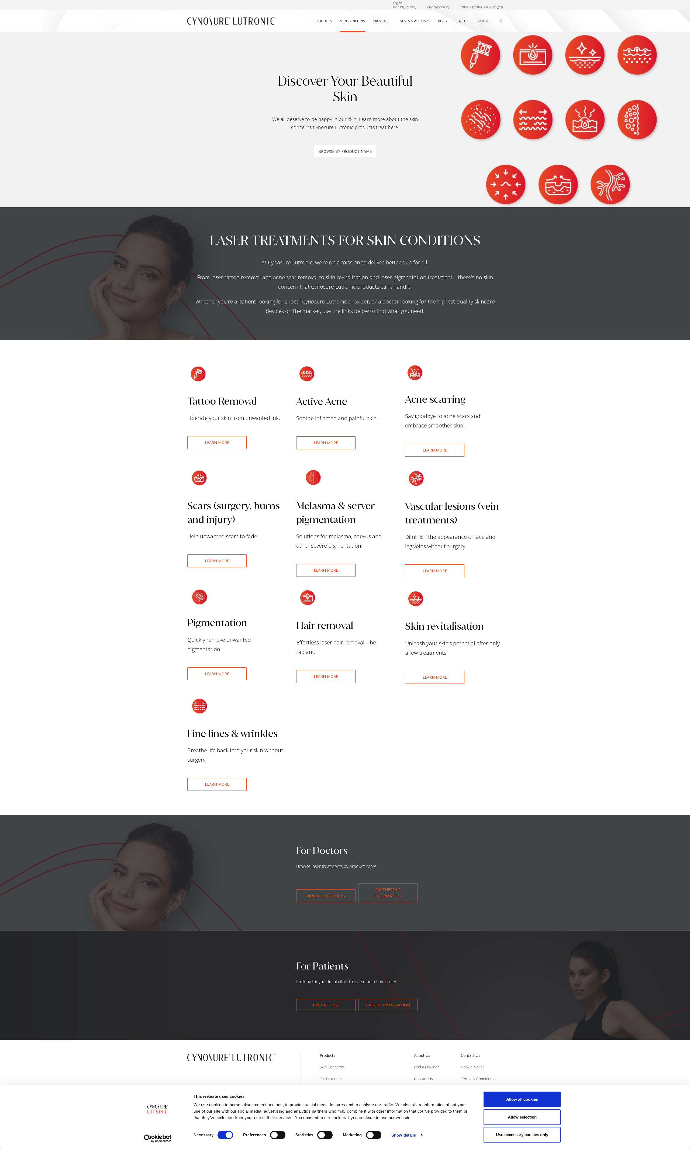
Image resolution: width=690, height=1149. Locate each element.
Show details (403, 1135)
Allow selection (522, 1117)
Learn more (217, 442)
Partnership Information (387, 892)
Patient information (388, 1004)
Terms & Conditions (477, 1078)
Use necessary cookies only (522, 1134)
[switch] (277, 1135)
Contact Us (423, 1078)
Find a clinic (326, 1004)
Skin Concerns (332, 1066)
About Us (422, 1055)
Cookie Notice (473, 1066)
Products (327, 1055)
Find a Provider (426, 1066)
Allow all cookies (522, 1099)
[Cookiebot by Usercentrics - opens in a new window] (157, 1138)
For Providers (331, 1078)
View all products (326, 895)
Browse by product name (345, 151)
